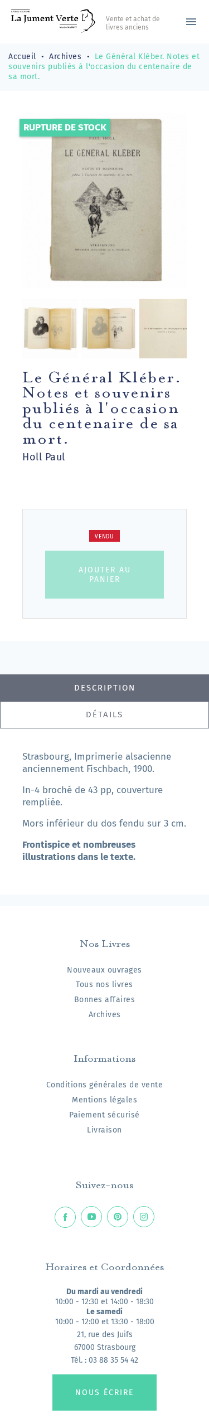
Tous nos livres (104, 984)
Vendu (104, 536)
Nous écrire (104, 1392)
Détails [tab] (104, 714)
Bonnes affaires (104, 999)
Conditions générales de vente (104, 1085)
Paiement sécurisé (104, 1115)
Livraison (104, 1130)
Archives (105, 1014)
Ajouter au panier (105, 574)
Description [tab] (104, 688)
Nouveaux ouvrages (104, 970)
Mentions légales (104, 1100)
